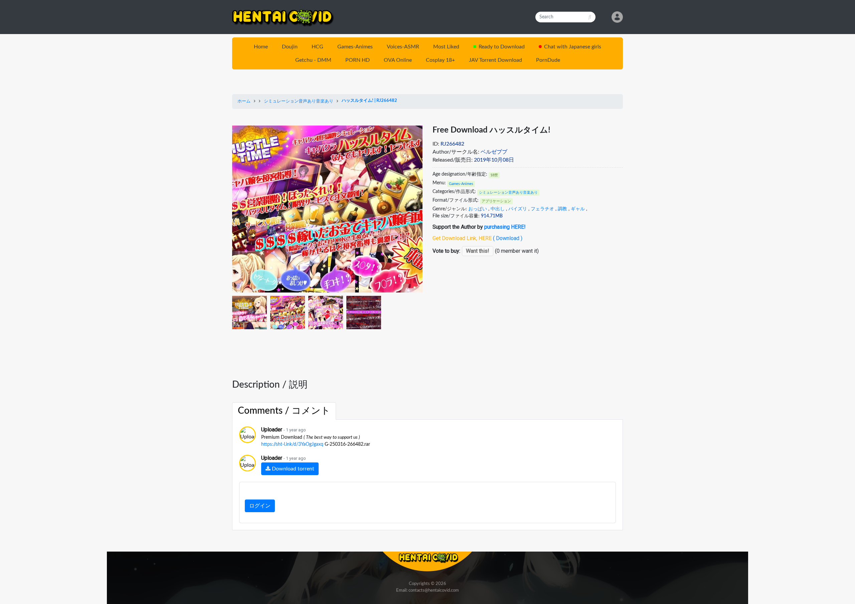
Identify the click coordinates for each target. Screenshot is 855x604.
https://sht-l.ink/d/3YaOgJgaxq (292, 444)
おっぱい (477, 209)
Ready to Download (502, 46)
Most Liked (446, 46)
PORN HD (357, 60)
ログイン (260, 506)
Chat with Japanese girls (572, 46)
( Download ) (507, 238)
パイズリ (517, 209)
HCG (317, 46)
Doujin (290, 46)
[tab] (284, 411)
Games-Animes (355, 46)
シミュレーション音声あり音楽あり (298, 101)
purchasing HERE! (505, 227)
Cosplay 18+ (440, 60)
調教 (562, 209)
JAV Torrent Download (495, 60)
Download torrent (292, 468)
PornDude (548, 60)
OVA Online (398, 60)
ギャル (578, 209)
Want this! (477, 251)
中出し (498, 209)
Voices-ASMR (403, 46)
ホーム (243, 101)
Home (261, 46)
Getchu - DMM (313, 60)
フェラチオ (542, 209)
